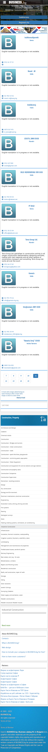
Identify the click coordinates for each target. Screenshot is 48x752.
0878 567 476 (8, 129)
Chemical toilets (6, 435)
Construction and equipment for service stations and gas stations (21, 466)
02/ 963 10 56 (9, 96)
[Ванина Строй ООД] (24, 30)
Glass (2, 519)
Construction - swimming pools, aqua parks (14, 458)
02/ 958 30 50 (9, 197)
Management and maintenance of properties (15, 546)
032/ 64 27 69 (9, 264)
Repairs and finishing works (9, 565)
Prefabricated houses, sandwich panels (13, 549)
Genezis (31, 273)
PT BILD (31, 206)
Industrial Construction (8, 527)
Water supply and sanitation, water (12, 595)
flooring (3, 511)
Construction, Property (10, 417)
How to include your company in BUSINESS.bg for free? (23, 652)
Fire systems (5, 507)
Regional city (24, 22)
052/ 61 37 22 (9, 62)
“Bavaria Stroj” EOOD (32, 340)
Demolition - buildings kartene (10, 481)
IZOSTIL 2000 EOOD (31, 138)
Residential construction (8, 568)
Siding (3, 580)
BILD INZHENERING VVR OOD (32, 172)
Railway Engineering (7, 553)
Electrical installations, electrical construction (15, 496)
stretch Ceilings (6, 587)
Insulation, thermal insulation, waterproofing (15, 534)
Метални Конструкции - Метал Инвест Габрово (19, 696)
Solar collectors (6, 584)
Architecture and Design (8, 428)
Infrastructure (5, 530)
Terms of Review (7, 727)
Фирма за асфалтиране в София (13, 684)
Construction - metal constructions (11, 447)
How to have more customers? (14, 656)
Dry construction (6, 488)
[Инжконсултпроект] (9, 43)
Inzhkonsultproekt (31, 37)
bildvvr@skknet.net (10, 199)
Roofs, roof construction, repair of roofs (13, 572)
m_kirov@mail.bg (10, 132)
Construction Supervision (8, 477)
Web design (6, 647)
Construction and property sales (11, 470)
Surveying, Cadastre (7, 591)
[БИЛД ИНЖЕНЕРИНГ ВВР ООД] (9, 177)
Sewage (3, 576)
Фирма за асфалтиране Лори (12, 670)
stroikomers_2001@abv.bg (13, 334)
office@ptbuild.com (11, 233)
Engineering (4, 500)
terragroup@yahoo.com (12, 267)
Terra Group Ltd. (31, 239)
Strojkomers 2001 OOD (31, 307)
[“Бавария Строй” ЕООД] (9, 346)
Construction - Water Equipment (11, 462)
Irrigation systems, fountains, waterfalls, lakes (15, 538)
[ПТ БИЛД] (9, 211)
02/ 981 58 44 (9, 332)
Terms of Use (6, 721)
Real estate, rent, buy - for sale (10, 557)
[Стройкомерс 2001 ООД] (9, 312)
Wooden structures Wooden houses (11, 603)
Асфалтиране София (9, 679)
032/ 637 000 (8, 163)
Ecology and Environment (9, 492)
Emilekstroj (31, 105)
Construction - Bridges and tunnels (11, 443)
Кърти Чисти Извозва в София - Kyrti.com (17, 702)
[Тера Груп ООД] (9, 245)
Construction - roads (7, 451)
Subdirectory (24, 17)
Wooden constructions (8, 599)
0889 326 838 (9, 365)
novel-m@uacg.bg (10, 98)
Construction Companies (8, 473)
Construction (5, 439)
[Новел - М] (9, 76)
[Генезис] (9, 278)
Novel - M (31, 71)
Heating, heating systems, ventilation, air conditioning (18, 523)
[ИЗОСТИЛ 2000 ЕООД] (9, 144)
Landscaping (5, 542)
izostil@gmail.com (10, 166)
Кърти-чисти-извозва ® (10, 676)
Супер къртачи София (9, 673)
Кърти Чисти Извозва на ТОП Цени (14, 690)
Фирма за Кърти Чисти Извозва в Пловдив (17, 699)
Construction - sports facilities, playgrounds (14, 454)
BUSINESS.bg (6, 714)
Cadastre (3, 432)
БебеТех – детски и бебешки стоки (15, 687)
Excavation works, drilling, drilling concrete (14, 504)
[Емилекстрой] (9, 110)
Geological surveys (7, 515)
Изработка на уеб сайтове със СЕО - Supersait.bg (20, 693)
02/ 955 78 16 (9, 298)
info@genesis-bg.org (11, 300)
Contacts (5, 638)
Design (3, 485)
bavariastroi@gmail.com (12, 368)
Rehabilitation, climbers (8, 561)
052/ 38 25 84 (9, 231)
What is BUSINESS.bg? (10, 643)
